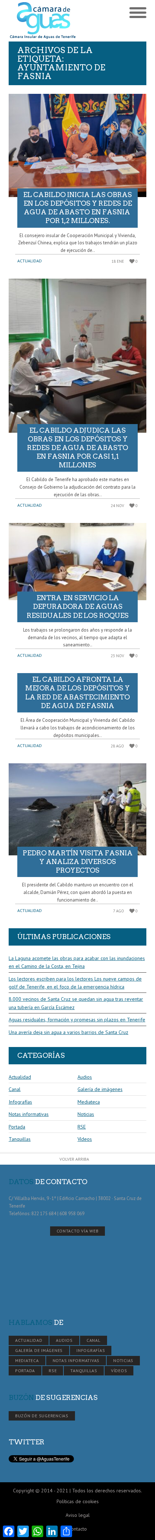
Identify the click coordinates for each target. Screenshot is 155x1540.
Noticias (86, 1114)
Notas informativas (29, 1114)
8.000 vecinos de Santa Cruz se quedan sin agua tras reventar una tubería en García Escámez (76, 1003)
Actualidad (29, 260)
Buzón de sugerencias (41, 1415)
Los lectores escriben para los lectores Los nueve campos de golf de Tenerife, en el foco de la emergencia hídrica (75, 983)
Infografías (20, 1102)
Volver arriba (74, 1159)
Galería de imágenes (100, 1089)
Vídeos (85, 1139)
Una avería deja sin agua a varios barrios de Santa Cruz (68, 1032)
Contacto (77, 1529)
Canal (15, 1089)
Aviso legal (78, 1515)
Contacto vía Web (78, 1231)
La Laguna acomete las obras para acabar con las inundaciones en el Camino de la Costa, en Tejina (77, 962)
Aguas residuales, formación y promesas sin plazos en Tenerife (77, 1019)
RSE (82, 1127)
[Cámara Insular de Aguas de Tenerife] (43, 20)
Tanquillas (20, 1139)
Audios (85, 1077)
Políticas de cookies (78, 1501)
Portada (17, 1127)
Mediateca (89, 1102)
